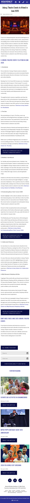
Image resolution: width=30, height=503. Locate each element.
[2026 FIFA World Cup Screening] (15, 453)
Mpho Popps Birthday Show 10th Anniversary (12, 431)
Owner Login (15, 500)
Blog (13, 491)
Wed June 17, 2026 (5, 401)
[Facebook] (15, 480)
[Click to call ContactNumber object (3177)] (23, 2)
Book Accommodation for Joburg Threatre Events (12, 151)
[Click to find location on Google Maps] (19, 2)
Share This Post (10, 347)
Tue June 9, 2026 (4, 436)
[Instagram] (10, 480)
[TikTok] (20, 480)
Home (6, 490)
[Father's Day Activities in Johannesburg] (15, 385)
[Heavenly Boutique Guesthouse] (6, 2)
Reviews (9, 491)
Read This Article (9, 405)
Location (23, 490)
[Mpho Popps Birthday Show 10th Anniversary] (15, 418)
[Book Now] (16, 2)
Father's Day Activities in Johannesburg (14, 397)
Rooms (13, 490)
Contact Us (19, 492)
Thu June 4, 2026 (4, 469)
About (10, 490)
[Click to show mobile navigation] (27, 2)
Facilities (18, 490)
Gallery (5, 491)
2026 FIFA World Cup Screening (11, 465)
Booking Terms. (26, 498)
